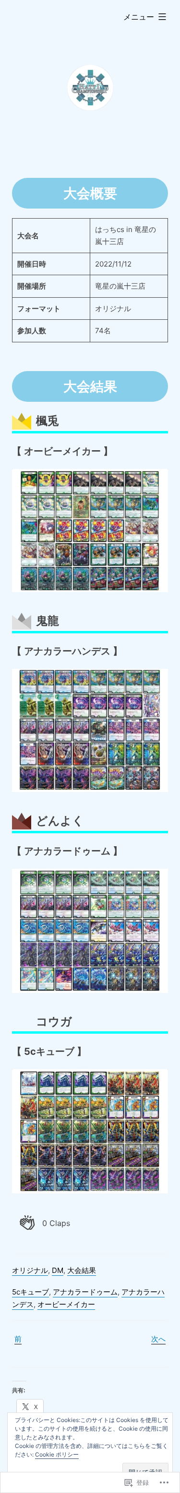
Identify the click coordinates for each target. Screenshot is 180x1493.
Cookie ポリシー (57, 1454)
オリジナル (30, 1270)
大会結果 (81, 1270)
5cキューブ (30, 1291)
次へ (158, 1338)
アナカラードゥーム (85, 1291)
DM (57, 1270)
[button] (45, 1223)
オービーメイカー (66, 1304)
